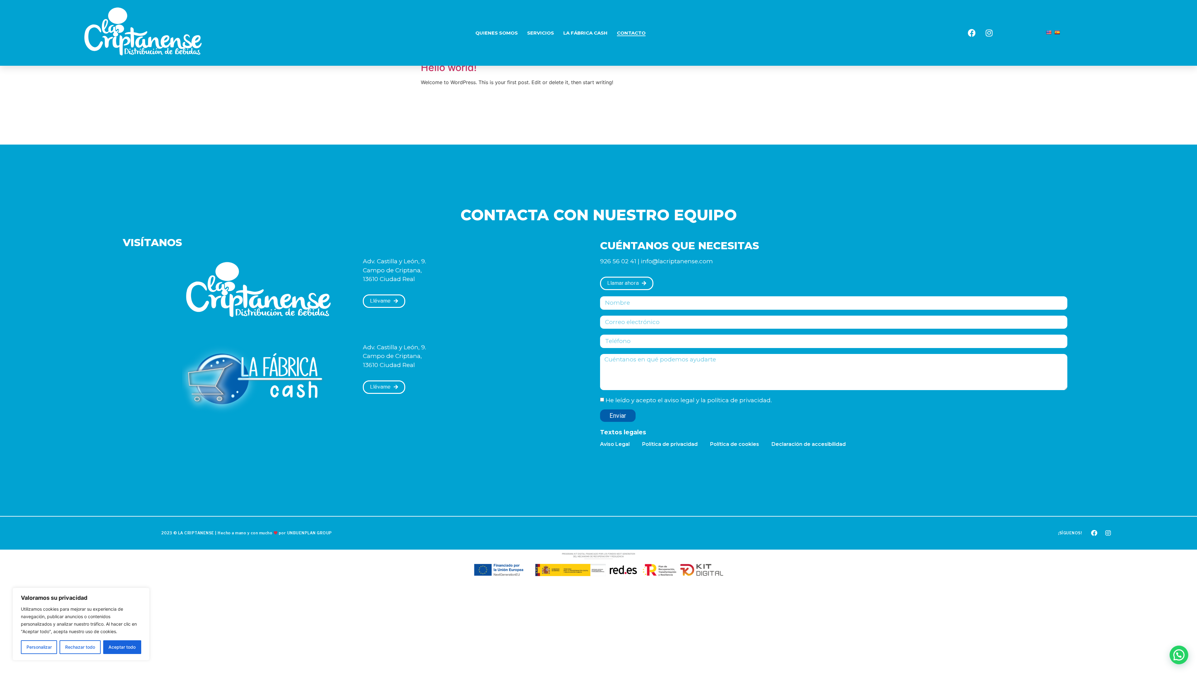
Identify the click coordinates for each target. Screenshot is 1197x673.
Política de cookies (734, 444)
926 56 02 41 (618, 261)
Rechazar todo (80, 647)
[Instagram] (989, 33)
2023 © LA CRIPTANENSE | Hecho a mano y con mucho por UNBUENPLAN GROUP (246, 533)
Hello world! (449, 67)
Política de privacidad (670, 444)
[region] (81, 624)
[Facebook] (972, 33)
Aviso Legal (615, 444)
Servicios (540, 33)
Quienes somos (496, 33)
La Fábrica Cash (585, 33)
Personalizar (39, 647)
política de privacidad (739, 400)
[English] (1048, 32)
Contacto (631, 33)
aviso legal (679, 400)
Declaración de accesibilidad (809, 444)
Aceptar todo (122, 647)
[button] (1179, 655)
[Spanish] (1057, 32)
